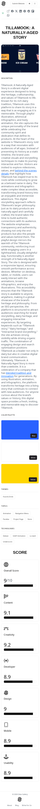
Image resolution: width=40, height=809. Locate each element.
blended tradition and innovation (16, 374)
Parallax (6, 519)
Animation (7, 513)
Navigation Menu (22, 513)
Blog (17, 805)
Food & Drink (8, 497)
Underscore (7, 542)
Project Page (18, 519)
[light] (29, 3)
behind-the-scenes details (19, 172)
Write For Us (27, 805)
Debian (6, 536)
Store (30, 519)
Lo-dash (33, 536)
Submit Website (18, 3)
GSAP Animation (19, 536)
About (9, 805)
